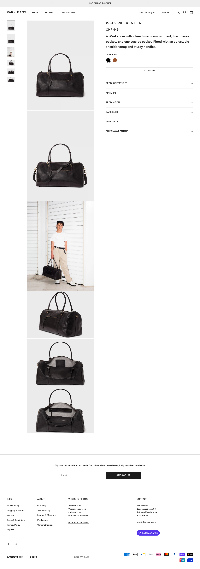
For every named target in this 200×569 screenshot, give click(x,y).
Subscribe (124, 475)
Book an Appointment (78, 523)
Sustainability (43, 511)
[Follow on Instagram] (16, 544)
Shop (35, 13)
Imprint (10, 530)
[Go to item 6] (11, 79)
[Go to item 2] (11, 39)
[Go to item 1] (11, 26)
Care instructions (45, 525)
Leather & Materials (46, 515)
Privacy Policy (13, 525)
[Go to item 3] (11, 52)
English (165, 13)
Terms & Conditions (16, 520)
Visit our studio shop (100, 3)
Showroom (68, 13)
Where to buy (13, 506)
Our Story (50, 13)
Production (42, 520)
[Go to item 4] (11, 63)
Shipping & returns (15, 511)
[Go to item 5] (11, 71)
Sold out (149, 71)
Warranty (11, 515)
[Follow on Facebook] (8, 544)
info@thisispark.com (146, 522)
